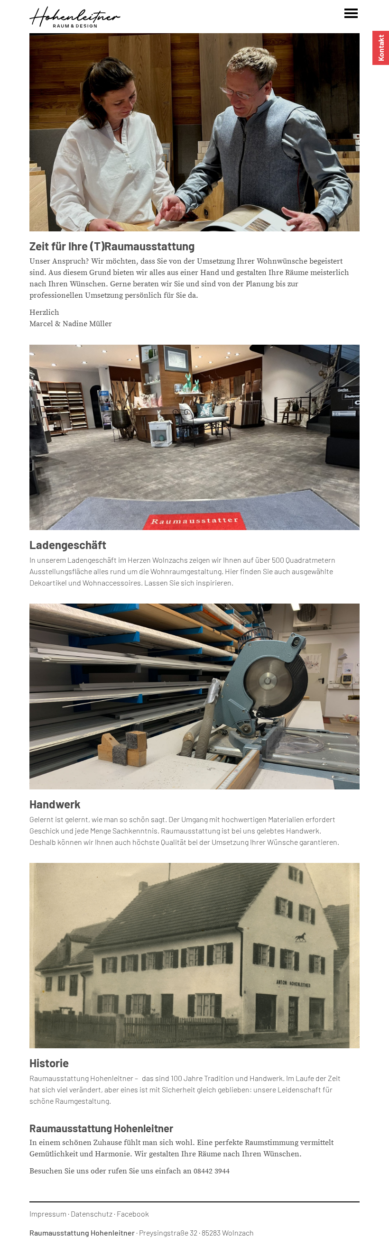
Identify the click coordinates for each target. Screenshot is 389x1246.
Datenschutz (91, 1213)
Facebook (133, 1213)
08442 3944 (212, 1171)
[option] (194, 132)
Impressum (47, 1213)
